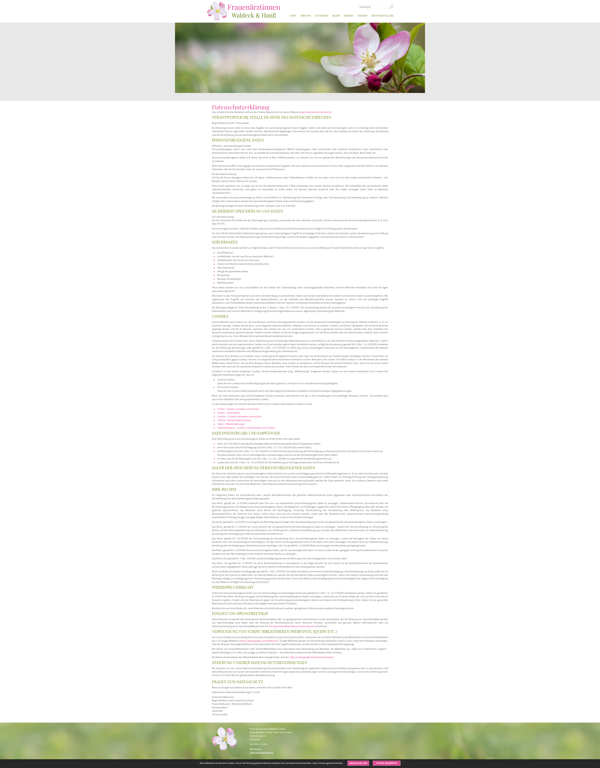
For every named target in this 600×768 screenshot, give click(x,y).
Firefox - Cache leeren (228, 412)
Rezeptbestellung (383, 15)
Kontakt (363, 15)
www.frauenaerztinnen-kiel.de (315, 112)
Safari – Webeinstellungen (231, 424)
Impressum (256, 749)
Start (293, 15)
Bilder (336, 15)
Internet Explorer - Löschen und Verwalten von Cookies (246, 427)
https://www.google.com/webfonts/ (259, 640)
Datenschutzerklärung (261, 752)
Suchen (391, 7)
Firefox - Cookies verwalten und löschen (238, 409)
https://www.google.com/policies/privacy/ (312, 657)
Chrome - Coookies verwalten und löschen (239, 416)
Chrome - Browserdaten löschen (234, 420)
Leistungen (321, 15)
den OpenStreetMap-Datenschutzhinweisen (291, 626)
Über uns (305, 15)
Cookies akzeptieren (386, 763)
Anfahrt (349, 15)
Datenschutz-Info (358, 763)
